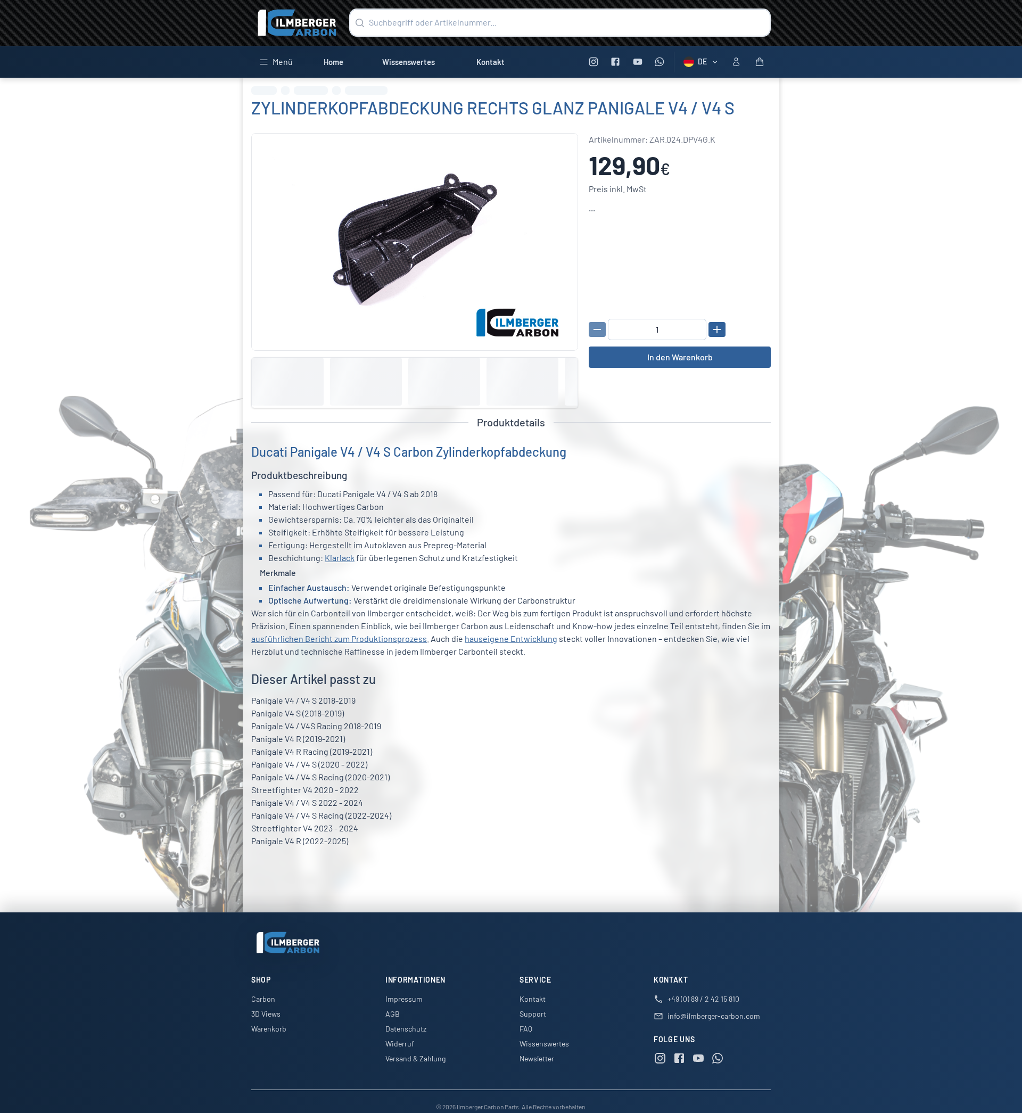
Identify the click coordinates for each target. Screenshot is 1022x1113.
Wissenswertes (408, 62)
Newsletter (537, 1058)
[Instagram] (593, 62)
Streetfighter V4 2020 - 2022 (305, 790)
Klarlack (340, 558)
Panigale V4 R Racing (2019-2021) (311, 751)
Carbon (263, 998)
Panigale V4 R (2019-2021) (298, 738)
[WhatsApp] (659, 62)
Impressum (404, 998)
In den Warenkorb (680, 357)
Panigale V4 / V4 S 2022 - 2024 (307, 802)
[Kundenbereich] (736, 62)
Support (533, 1013)
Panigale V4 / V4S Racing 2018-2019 (316, 726)
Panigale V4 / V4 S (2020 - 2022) (309, 764)
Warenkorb (268, 1028)
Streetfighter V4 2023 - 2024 (304, 828)
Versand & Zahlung (415, 1058)
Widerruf (399, 1043)
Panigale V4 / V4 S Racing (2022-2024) (321, 815)
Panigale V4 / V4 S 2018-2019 (303, 700)
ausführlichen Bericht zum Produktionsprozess (339, 638)
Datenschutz (405, 1028)
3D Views (266, 1013)
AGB (392, 1013)
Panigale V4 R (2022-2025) (299, 841)
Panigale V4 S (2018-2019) (297, 713)
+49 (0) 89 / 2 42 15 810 (703, 998)
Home (333, 62)
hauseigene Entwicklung (511, 638)
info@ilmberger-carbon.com (713, 1015)
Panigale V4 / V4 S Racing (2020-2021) (320, 777)
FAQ (526, 1028)
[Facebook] (615, 62)
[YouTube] (637, 62)
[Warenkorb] (759, 62)
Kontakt (490, 62)
